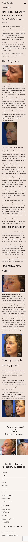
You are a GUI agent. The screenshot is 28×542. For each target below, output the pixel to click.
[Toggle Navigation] (25, 3)
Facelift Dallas (6, 498)
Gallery (4, 482)
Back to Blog (7, 7)
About (3, 479)
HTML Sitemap (13, 531)
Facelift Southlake (7, 502)
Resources (5, 485)
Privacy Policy (5, 531)
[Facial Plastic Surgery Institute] (8, 3)
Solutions (4, 476)
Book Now (4, 492)
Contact (4, 489)
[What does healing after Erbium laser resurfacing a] (8, 447)
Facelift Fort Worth (7, 495)
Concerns (4, 472)
